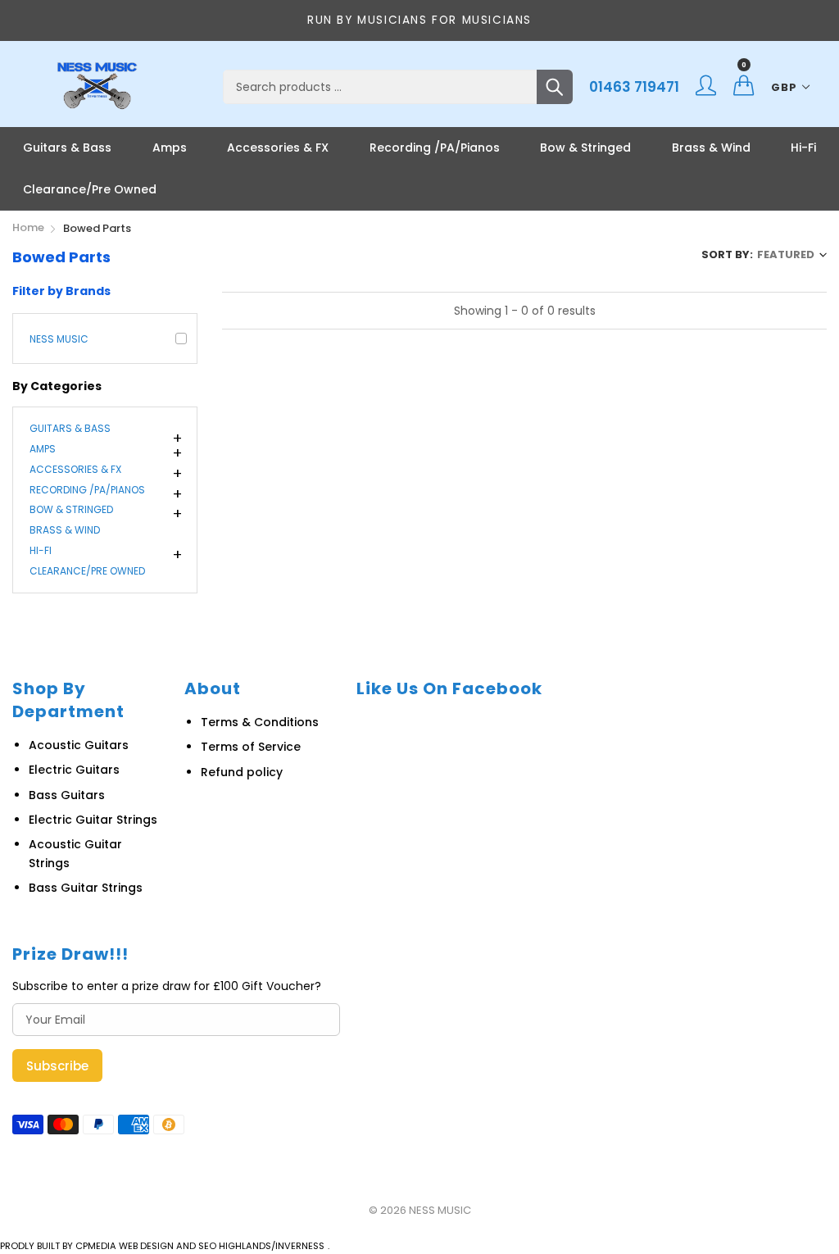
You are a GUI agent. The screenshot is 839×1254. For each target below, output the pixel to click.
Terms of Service (251, 746)
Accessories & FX (278, 147)
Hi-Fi (803, 147)
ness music (58, 339)
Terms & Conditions (260, 722)
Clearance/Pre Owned (89, 189)
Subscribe (57, 1066)
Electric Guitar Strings (93, 819)
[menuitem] (67, 147)
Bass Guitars (67, 795)
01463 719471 (634, 87)
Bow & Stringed (585, 147)
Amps (169, 147)
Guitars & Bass (67, 147)
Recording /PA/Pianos (435, 147)
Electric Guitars (74, 769)
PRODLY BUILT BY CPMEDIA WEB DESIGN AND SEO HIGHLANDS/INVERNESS (162, 1245)
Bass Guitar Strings (86, 887)
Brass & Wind (711, 147)
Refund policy (242, 772)
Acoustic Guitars (79, 745)
